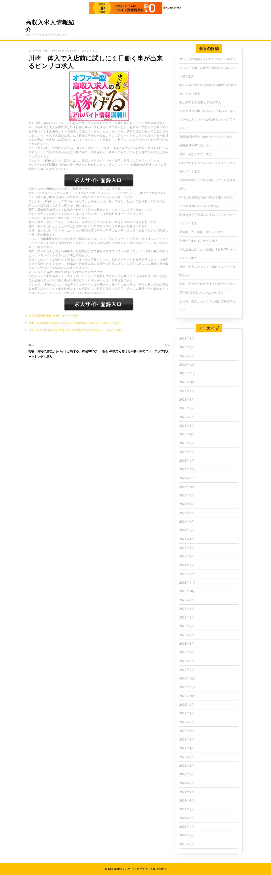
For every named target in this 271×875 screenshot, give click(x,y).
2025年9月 (186, 391)
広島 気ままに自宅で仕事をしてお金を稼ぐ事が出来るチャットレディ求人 (75, 330)
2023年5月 (186, 635)
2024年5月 (186, 530)
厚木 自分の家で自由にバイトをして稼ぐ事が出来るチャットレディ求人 (74, 323)
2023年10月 (187, 591)
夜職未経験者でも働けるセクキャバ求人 (206, 137)
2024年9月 (186, 495)
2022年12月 (187, 679)
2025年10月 (187, 382)
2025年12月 (187, 365)
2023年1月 (186, 670)
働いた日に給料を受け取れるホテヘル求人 (207, 59)
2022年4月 (186, 748)
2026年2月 (186, 347)
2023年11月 (187, 583)
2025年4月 (186, 434)
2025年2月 (186, 452)
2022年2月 (186, 766)
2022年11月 (187, 687)
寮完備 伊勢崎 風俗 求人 (195, 145)
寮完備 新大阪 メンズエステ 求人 (201, 293)
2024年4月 (186, 539)
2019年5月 (186, 844)
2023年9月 (186, 600)
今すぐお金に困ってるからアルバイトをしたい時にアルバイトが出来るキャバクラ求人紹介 (207, 119)
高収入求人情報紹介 (50, 26)
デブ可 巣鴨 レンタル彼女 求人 (199, 206)
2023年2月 (186, 661)
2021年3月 (186, 809)
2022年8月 (186, 713)
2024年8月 (186, 504)
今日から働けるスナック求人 (198, 241)
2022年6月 (186, 731)
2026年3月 (186, 339)
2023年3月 (186, 652)
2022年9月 (186, 705)
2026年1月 (186, 356)
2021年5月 (186, 792)
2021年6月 (186, 783)
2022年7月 (186, 722)
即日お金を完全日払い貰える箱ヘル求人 (206, 197)
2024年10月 (187, 487)
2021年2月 (186, 818)
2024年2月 (186, 556)
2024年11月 (187, 478)
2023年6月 (186, 626)
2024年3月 (186, 548)
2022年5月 (186, 740)
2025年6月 (186, 417)
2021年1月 (186, 827)
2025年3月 (186, 443)
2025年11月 (187, 373)
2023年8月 (186, 609)
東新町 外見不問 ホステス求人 (201, 232)
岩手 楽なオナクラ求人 (195, 154)
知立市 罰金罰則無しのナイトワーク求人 (53, 316)
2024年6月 (186, 522)
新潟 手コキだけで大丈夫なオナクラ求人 (207, 284)
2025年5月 (186, 426)
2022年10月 (187, 696)
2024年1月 (186, 565)
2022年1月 (186, 774)
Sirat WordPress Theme (149, 869)
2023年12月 (187, 574)
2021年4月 (186, 801)
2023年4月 (186, 644)
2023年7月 (186, 617)
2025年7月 (186, 408)
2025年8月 (186, 400)
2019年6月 (186, 835)
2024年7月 (186, 513)
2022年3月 (186, 757)
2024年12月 (187, 469)
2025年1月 (186, 461)
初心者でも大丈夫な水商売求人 (200, 102)
